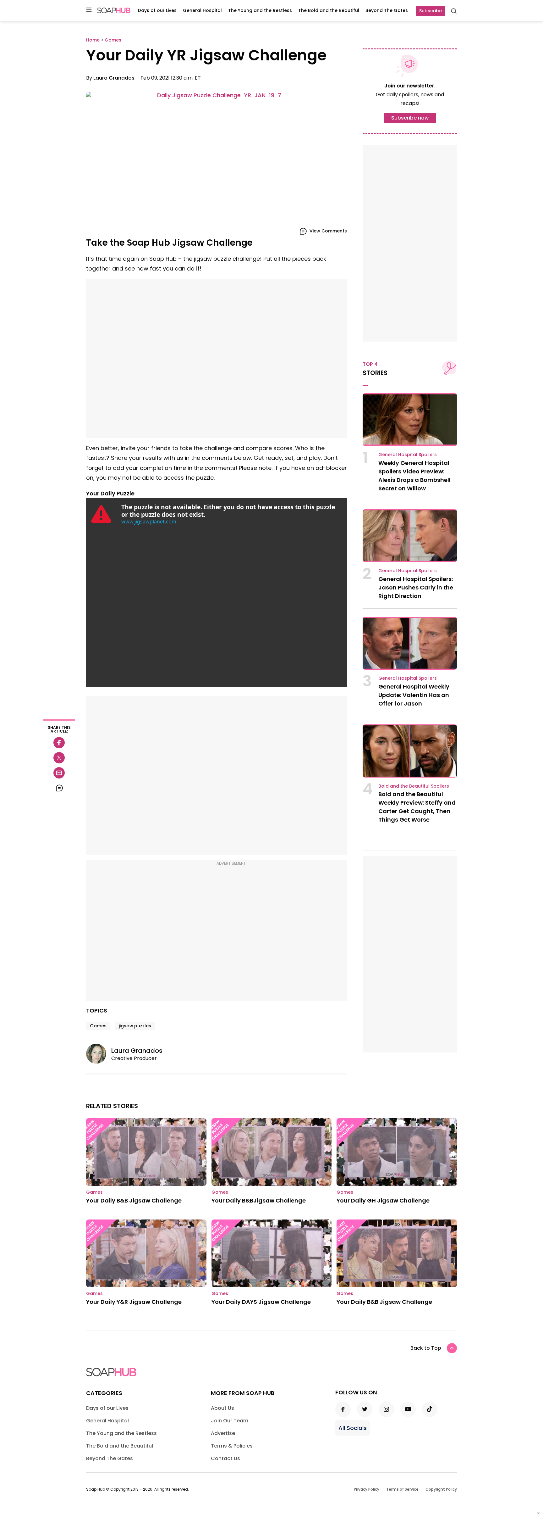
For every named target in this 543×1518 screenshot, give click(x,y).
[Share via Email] (59, 773)
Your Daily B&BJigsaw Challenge (258, 1200)
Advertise (223, 1433)
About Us (222, 1408)
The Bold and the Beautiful (328, 10)
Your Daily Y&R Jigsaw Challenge (134, 1302)
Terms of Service (402, 1489)
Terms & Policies (232, 1445)
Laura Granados (113, 77)
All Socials (352, 1428)
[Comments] (59, 788)
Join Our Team (229, 1420)
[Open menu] (89, 10)
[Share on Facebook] (59, 742)
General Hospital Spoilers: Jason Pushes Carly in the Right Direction (415, 587)
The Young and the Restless (260, 10)
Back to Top (425, 1348)
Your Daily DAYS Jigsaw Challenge (261, 1302)
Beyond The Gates (386, 10)
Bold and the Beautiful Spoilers (413, 786)
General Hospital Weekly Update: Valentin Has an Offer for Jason (413, 695)
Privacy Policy (366, 1489)
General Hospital (202, 10)
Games (98, 1026)
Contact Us (225, 1458)
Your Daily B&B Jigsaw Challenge (134, 1200)
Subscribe (430, 11)
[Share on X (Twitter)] (59, 757)
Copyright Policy (441, 1489)
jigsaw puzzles (135, 1026)
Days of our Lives (157, 10)
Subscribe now (410, 117)
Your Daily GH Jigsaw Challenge (383, 1200)
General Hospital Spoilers (407, 454)
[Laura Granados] (98, 1054)
